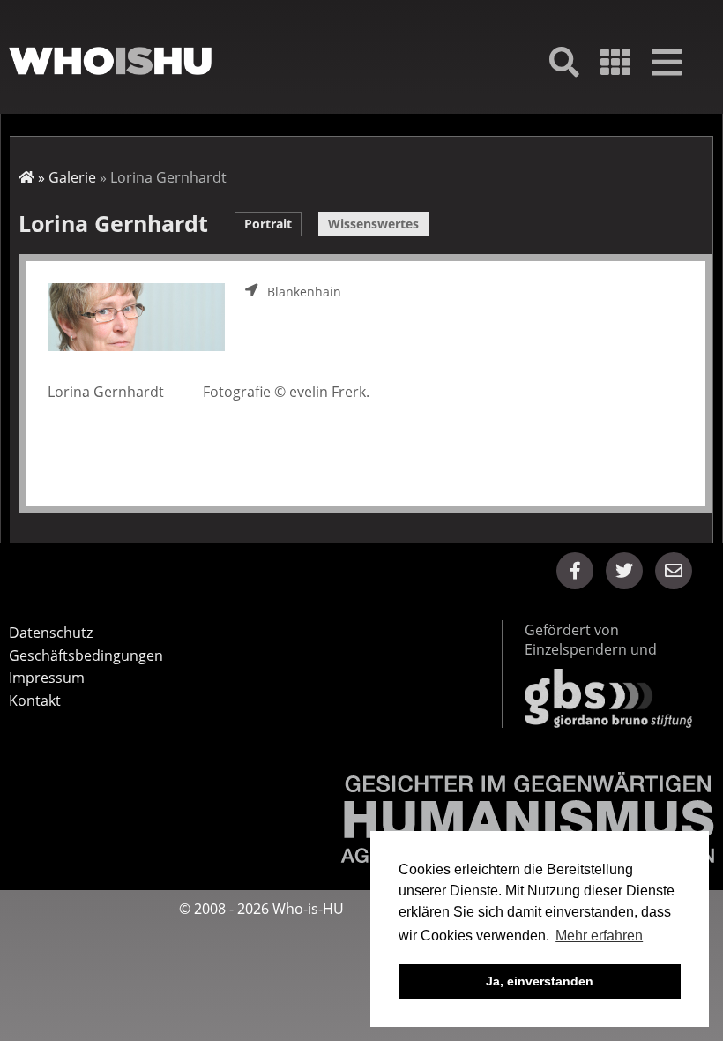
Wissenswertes (373, 223)
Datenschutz (51, 632)
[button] (574, 570)
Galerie (72, 177)
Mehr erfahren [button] (599, 935)
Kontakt (35, 700)
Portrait (268, 223)
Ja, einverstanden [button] (539, 981)
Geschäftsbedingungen (86, 655)
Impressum (47, 677)
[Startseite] (110, 61)
